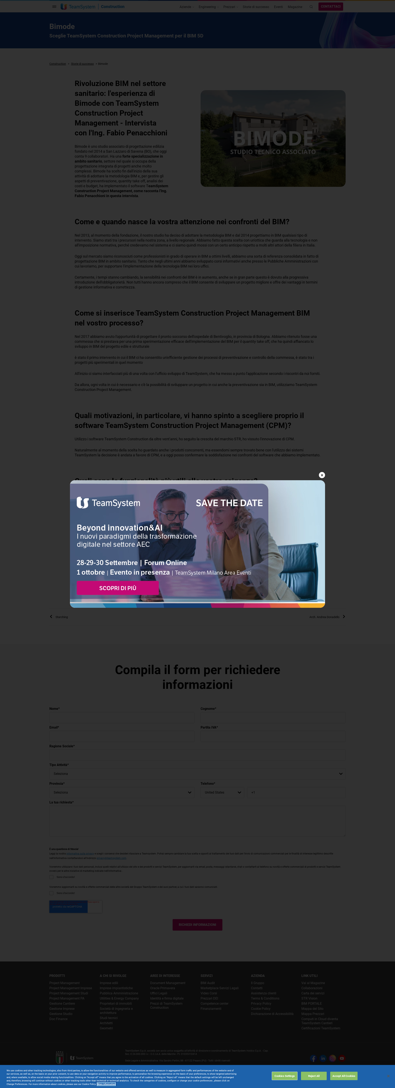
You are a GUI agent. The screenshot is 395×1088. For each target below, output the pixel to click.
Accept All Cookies (343, 1075)
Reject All (313, 1075)
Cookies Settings (284, 1075)
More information (106, 1084)
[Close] (388, 1076)
